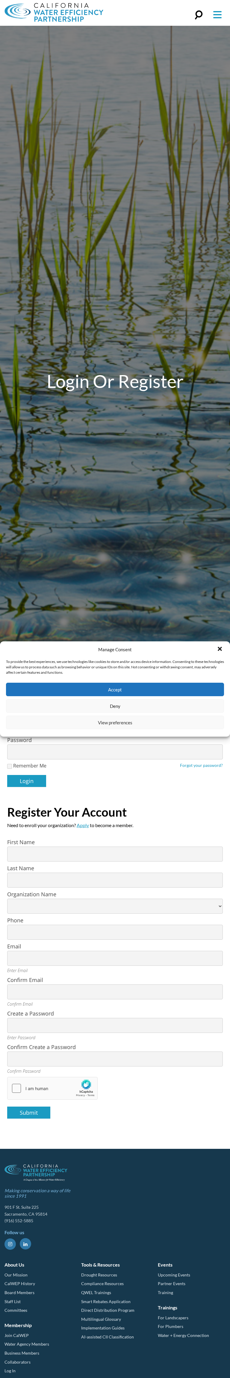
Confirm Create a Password (41, 1047)
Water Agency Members (26, 1344)
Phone (15, 920)
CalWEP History (19, 1283)
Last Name (20, 868)
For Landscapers (173, 1317)
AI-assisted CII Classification (107, 1336)
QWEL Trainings (96, 1292)
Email (14, 946)
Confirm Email (25, 979)
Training (165, 1292)
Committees (15, 1310)
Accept (115, 689)
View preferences (115, 722)
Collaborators (17, 1362)
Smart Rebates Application (106, 1301)
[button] (220, 649)
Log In (10, 1370)
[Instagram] (10, 1244)
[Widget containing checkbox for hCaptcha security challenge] (52, 1088)
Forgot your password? (201, 765)
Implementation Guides (103, 1327)
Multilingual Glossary (101, 1319)
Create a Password (30, 1013)
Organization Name (31, 894)
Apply (83, 825)
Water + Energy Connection (183, 1335)
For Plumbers (170, 1326)
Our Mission (16, 1274)
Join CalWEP (16, 1335)
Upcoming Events (174, 1274)
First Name (21, 842)
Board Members (19, 1292)
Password (19, 740)
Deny (115, 706)
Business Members (21, 1353)
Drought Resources (99, 1274)
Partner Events (171, 1283)
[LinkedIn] (25, 1243)
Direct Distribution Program (107, 1310)
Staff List (12, 1301)
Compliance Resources (102, 1283)
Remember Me (29, 766)
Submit (29, 1112)
